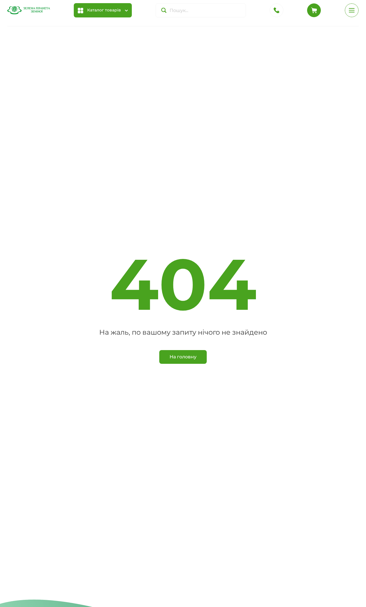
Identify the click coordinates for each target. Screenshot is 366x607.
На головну (183, 357)
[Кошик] (314, 10)
